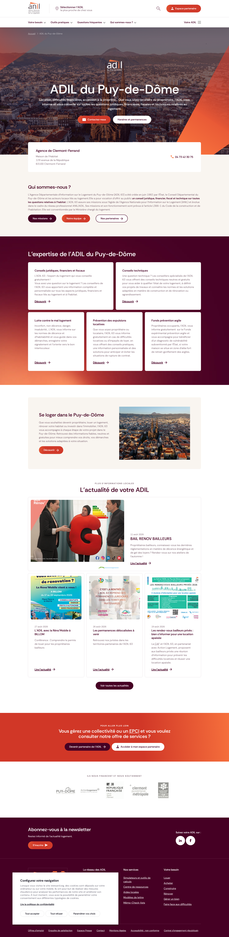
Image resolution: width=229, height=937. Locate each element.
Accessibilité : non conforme (145, 930)
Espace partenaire (185, 8)
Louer (167, 877)
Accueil (31, 33)
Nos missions (40, 218)
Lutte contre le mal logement (53, 320)
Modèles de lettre (133, 897)
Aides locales (131, 892)
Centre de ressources (135, 886)
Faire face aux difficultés (178, 904)
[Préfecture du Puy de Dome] (114, 790)
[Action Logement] (90, 790)
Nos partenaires (110, 218)
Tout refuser (56, 913)
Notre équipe (74, 218)
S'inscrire (38, 845)
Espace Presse (84, 930)
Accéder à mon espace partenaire (140, 746)
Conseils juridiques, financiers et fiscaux (60, 270)
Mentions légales (117, 930)
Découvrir (49, 450)
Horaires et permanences (132, 119)
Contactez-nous (97, 119)
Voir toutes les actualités (114, 685)
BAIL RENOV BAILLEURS (151, 538)
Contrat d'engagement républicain (181, 930)
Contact (101, 930)
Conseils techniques (135, 270)
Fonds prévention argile (166, 320)
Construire (170, 888)
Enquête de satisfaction (60, 930)
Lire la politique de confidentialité (37, 904)
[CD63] (66, 790)
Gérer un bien (171, 899)
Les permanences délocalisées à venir (113, 632)
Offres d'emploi (36, 930)
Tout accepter (32, 913)
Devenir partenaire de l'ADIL (85, 746)
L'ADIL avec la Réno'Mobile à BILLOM (53, 632)
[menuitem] (192, 22)
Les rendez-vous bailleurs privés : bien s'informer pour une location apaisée (172, 634)
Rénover (168, 893)
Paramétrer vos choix (84, 913)
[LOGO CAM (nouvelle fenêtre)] (139, 790)
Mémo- (134, 902)
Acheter (168, 883)
